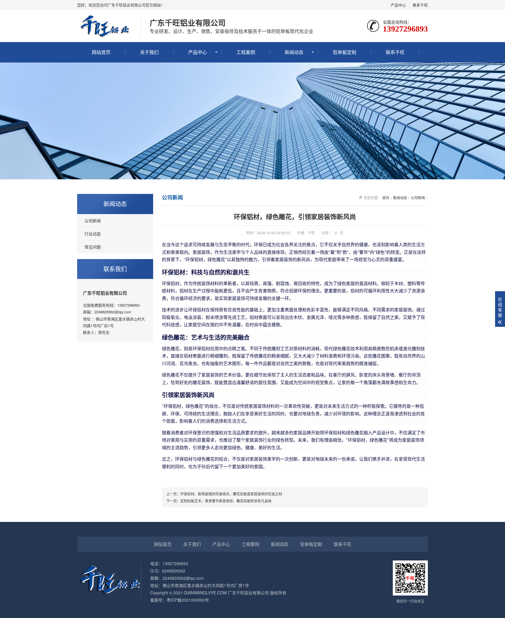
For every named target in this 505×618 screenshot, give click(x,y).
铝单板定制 (344, 52)
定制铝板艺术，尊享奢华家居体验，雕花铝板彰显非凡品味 (225, 500)
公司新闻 (92, 220)
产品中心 (398, 5)
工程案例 (245, 52)
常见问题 (92, 247)
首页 (385, 197)
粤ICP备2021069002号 (188, 600)
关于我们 (149, 52)
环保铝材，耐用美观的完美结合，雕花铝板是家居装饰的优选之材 (231, 493)
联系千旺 (420, 5)
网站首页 (101, 52)
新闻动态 (294, 52)
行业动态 (92, 234)
